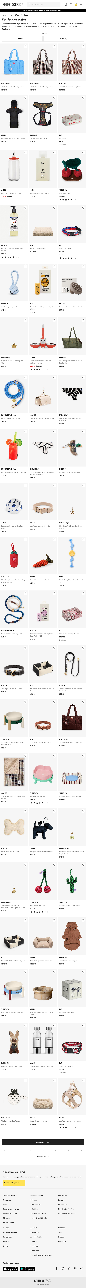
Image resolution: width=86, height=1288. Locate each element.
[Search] (29, 4)
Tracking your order (38, 1213)
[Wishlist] (71, 4)
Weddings (62, 1241)
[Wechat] (75, 1269)
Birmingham (63, 1204)
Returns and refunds (11, 1209)
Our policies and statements (41, 1255)
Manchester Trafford (66, 1209)
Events (5, 1246)
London (61, 1200)
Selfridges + (35, 1209)
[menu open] (81, 4)
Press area (34, 1250)
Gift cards (6, 1218)
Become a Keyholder (12, 1183)
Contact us (7, 1200)
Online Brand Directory (39, 1218)
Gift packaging (8, 1222)
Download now (56, 10)
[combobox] (45, 4)
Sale (59, 1232)
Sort (62, 39)
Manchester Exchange (66, 1213)
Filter (20, 39)
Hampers (61, 1237)
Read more (6, 29)
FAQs (5, 1204)
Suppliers (34, 1246)
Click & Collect (35, 1204)
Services (6, 1241)
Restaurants (7, 1237)
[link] (14, 87)
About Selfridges (36, 1237)
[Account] (66, 4)
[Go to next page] (81, 1150)
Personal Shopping (10, 1213)
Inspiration (34, 1232)
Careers (33, 1241)
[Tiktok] (69, 1269)
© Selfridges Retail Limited (43, 1284)
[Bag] (76, 4)
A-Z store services (10, 1232)
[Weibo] (81, 1269)
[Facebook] (56, 1269)
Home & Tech (15, 15)
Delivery (33, 1200)
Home (4, 15)
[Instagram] (62, 1269)
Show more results (43, 1142)
